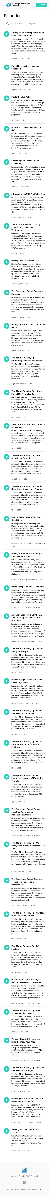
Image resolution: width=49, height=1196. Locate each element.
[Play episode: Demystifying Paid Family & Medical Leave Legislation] (7, 681)
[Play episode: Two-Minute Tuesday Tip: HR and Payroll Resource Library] (7, 712)
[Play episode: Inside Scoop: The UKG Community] (7, 588)
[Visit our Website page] (24, 1182)
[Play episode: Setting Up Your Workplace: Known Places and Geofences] (7, 34)
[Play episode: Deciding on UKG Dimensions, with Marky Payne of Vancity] (7, 1100)
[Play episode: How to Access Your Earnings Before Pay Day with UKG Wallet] (7, 981)
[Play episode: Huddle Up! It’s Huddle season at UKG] (7, 129)
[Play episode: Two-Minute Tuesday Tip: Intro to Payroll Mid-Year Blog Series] (7, 392)
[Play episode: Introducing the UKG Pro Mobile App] (7, 195)
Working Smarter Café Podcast (21, 5)
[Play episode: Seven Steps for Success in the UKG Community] (7, 426)
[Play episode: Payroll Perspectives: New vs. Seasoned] (7, 67)
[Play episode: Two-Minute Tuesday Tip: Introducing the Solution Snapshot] (7, 359)
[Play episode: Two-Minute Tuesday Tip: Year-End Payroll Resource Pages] (7, 1069)
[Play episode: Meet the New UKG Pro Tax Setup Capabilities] (7, 519)
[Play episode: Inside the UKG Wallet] (7, 98)
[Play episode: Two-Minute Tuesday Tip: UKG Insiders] (7, 947)
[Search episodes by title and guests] (7, 23)
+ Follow (41, 5)
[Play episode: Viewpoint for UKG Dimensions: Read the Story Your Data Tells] (7, 1040)
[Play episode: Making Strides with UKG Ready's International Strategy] (7, 555)
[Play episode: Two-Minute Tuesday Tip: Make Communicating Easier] (7, 1012)
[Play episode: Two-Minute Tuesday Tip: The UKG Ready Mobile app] (7, 650)
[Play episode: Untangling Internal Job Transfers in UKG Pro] (7, 326)
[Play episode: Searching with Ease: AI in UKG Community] (7, 162)
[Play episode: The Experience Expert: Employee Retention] (7, 292)
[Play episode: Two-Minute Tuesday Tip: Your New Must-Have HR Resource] (7, 914)
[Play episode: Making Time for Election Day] (7, 262)
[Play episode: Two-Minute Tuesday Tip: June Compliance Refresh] (7, 457)
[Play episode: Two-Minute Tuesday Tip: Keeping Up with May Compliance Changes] (7, 488)
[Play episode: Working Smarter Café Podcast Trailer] (7, 1131)
